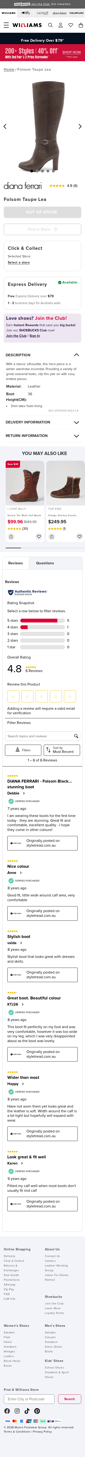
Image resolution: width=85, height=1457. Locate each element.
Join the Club (54, 1303)
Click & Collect (14, 1261)
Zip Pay (9, 1289)
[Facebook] (7, 1413)
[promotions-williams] (42, 60)
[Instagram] (17, 1413)
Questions (45, 563)
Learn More (53, 1308)
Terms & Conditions (17, 1431)
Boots (8, 1365)
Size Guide (11, 1275)
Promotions (12, 1280)
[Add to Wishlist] (39, 536)
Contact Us (52, 1256)
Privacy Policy (42, 1431)
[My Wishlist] (70, 25)
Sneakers (10, 1347)
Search (69, 1399)
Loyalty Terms (54, 1313)
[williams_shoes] (37, 1413)
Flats (7, 1337)
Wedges (9, 1351)
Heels (8, 1342)
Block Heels (12, 1361)
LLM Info (10, 1299)
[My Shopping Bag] (81, 25)
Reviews (15, 563)
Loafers (9, 1356)
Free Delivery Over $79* (42, 38)
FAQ (7, 1294)
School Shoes (54, 1367)
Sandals (9, 1332)
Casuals (50, 1337)
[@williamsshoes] (27, 1413)
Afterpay (10, 1284)
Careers (50, 1261)
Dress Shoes (54, 1347)
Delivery (9, 1256)
